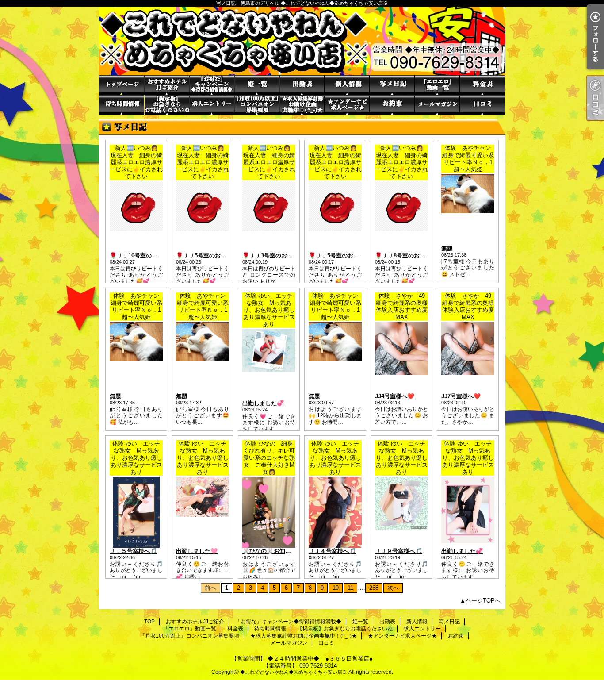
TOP (121, 85)
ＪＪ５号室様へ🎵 (133, 551)
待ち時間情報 (121, 105)
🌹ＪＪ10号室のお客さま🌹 (146, 255)
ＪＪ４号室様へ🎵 (332, 551)
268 (373, 587)
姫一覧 (256, 85)
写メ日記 (392, 85)
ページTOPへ (483, 600)
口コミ (482, 105)
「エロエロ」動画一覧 (437, 85)
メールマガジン (437, 105)
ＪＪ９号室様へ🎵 (398, 551)
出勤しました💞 (263, 403)
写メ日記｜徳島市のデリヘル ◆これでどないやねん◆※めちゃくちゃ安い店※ (302, 41)
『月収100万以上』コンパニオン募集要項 (256, 105)
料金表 (482, 85)
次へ (393, 587)
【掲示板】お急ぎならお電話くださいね (166, 105)
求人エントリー (211, 105)
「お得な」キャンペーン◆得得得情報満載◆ (211, 85)
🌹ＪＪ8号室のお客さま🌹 (409, 255)
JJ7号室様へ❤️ (461, 396)
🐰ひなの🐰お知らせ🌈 (273, 551)
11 (350, 587)
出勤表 (302, 85)
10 (336, 587)
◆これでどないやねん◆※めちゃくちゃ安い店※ (293, 672)
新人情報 (347, 85)
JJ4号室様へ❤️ (394, 396)
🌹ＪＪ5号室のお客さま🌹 (210, 255)
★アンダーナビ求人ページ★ (347, 105)
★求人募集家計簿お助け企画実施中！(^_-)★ (302, 105)
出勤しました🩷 (197, 551)
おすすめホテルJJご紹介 (166, 85)
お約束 (392, 105)
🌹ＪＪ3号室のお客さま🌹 (276, 255)
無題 (447, 248)
